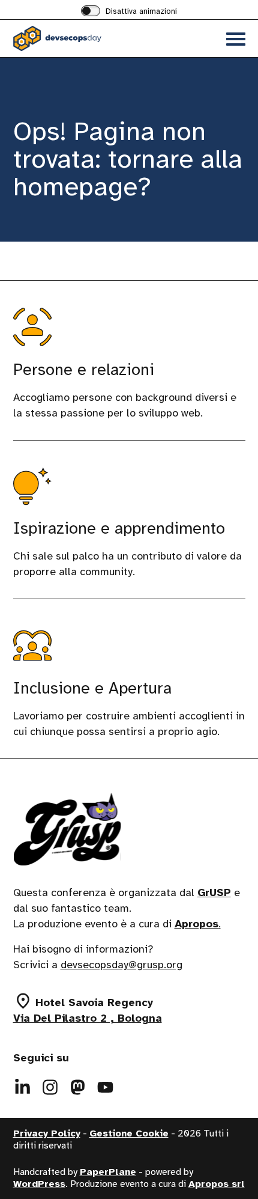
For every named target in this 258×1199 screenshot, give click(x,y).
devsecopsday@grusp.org (121, 964)
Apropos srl (216, 1184)
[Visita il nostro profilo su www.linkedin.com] (22, 1087)
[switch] (129, 12)
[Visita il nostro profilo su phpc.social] (78, 1087)
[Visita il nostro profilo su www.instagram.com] (50, 1087)
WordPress (39, 1184)
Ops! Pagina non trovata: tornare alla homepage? (127, 159)
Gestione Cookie (129, 1133)
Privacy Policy (46, 1133)
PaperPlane (108, 1172)
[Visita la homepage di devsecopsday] (71, 38)
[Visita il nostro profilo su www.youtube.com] (105, 1087)
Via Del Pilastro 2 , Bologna (87, 1018)
